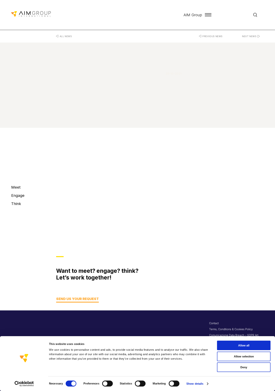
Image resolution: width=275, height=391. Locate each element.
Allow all (243, 345)
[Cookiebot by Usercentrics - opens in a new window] (24, 384)
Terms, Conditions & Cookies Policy (231, 329)
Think (16, 203)
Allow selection (244, 356)
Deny (243, 367)
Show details (194, 383)
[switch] (107, 384)
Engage (18, 195)
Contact (214, 323)
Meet (16, 187)
